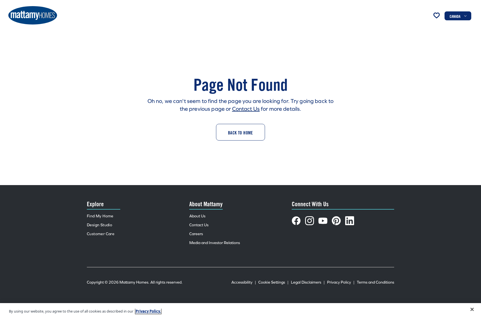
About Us (197, 216)
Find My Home (100, 216)
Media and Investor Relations (214, 242)
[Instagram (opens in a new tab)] (309, 220)
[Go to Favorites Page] (436, 15)
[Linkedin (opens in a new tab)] (349, 220)
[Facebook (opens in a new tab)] (296, 220)
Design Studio (99, 225)
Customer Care (100, 234)
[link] (240, 132)
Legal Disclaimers (308, 282)
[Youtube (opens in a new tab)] (322, 220)
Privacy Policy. (148, 311)
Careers (196, 234)
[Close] (472, 309)
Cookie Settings (273, 282)
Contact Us (246, 108)
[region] (240, 310)
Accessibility (243, 282)
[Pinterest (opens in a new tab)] (336, 220)
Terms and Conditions (375, 282)
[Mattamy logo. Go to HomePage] (32, 15)
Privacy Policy (341, 282)
